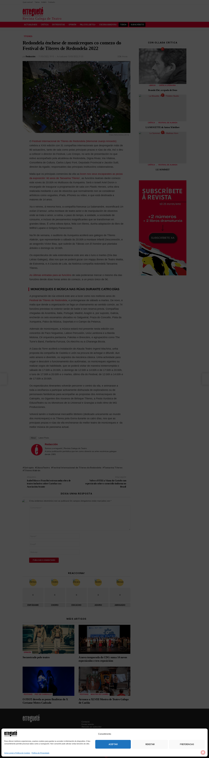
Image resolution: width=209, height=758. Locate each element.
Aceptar (113, 744)
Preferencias (187, 744)
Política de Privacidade (40, 753)
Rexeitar (149, 744)
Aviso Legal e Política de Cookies (17, 753)
